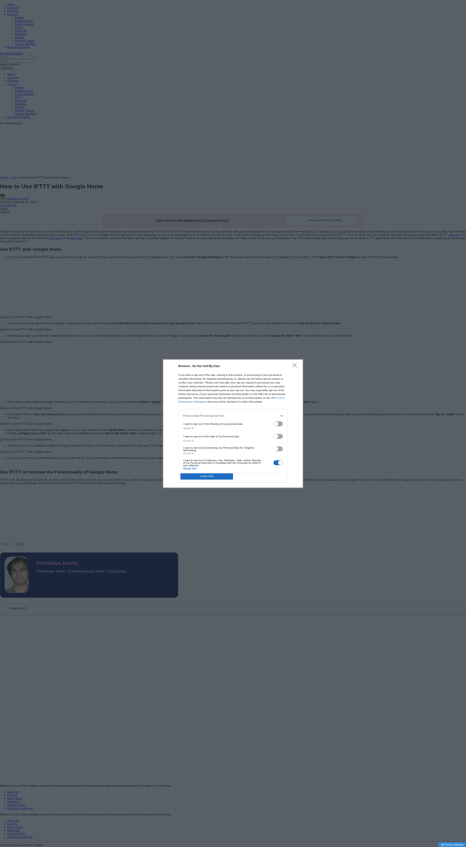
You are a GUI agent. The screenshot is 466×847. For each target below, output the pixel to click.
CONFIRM (207, 476)
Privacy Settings (454, 844)
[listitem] (233, 416)
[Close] (296, 366)
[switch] (278, 423)
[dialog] (233, 423)
